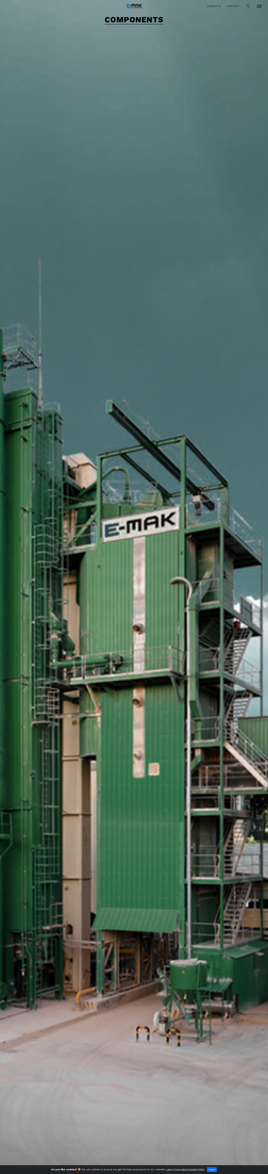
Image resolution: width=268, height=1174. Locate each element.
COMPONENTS (134, 20)
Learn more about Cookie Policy (185, 1169)
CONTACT (233, 6)
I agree (211, 1169)
